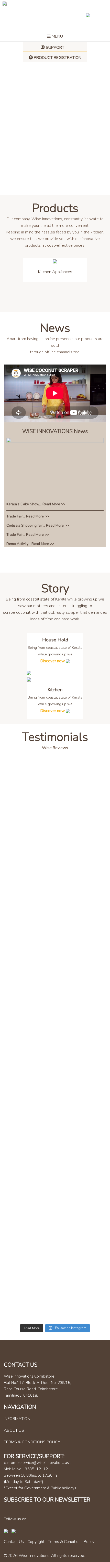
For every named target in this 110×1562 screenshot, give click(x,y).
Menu (57, 36)
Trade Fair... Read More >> (27, 516)
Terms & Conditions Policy (32, 1442)
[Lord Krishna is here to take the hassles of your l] (55, 934)
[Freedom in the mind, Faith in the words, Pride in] (55, 1152)
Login (96, 15)
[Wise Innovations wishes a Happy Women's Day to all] (55, 1062)
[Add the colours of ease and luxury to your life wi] (55, 1005)
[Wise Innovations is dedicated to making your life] (55, 1180)
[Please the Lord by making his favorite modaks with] (55, 866)
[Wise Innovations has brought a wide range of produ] (55, 1238)
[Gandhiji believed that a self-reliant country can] (55, 1303)
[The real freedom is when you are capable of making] (55, 969)
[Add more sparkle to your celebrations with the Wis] (55, 805)
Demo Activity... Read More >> (30, 543)
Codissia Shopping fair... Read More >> (37, 525)
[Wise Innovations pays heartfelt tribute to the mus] (55, 1129)
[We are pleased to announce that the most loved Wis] (55, 1043)
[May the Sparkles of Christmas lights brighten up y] (55, 1210)
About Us (14, 1430)
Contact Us (14, 1541)
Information (17, 1419)
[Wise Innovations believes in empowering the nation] (55, 1107)
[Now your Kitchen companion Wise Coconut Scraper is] (55, 1085)
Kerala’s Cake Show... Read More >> (35, 504)
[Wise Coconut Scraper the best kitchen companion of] (55, 1027)
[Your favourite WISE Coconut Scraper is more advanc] (55, 782)
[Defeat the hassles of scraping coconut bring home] (55, 1271)
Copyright (36, 1541)
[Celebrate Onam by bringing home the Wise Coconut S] (55, 830)
